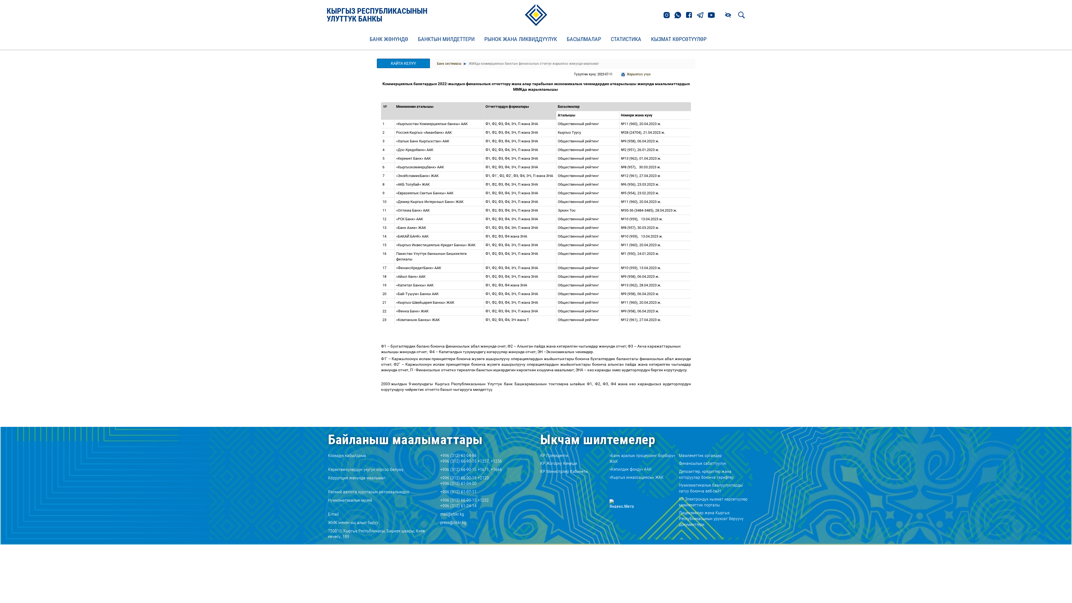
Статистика (626, 39)
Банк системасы (449, 63)
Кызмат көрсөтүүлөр (679, 39)
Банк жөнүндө (389, 39)
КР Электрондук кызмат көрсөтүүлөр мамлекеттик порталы (713, 502)
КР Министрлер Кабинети (564, 471)
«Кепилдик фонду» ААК (630, 469)
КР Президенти (554, 455)
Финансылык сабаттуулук (702, 463)
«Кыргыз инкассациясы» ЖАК (636, 477)
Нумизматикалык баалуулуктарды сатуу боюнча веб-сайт (711, 488)
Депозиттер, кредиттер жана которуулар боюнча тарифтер (706, 474)
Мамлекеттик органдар (700, 455)
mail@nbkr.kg (452, 514)
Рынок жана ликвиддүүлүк (520, 39)
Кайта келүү (403, 63)
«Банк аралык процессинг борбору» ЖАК (642, 458)
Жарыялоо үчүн (639, 74)
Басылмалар (584, 39)
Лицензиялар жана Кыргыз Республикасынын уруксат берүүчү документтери (711, 518)
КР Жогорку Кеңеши (558, 463)
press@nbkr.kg (453, 522)
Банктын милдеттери (446, 39)
